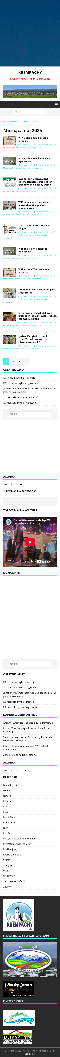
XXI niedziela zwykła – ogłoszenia (20, 402)
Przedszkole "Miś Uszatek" (17, 843)
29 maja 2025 (26, 188)
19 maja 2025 (26, 296)
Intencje (7, 801)
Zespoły (7, 886)
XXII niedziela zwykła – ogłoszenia (20, 383)
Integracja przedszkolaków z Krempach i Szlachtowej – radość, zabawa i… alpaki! (37, 315)
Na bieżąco (9, 817)
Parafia (7, 833)
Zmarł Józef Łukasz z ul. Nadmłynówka (33, 722)
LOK (5, 811)
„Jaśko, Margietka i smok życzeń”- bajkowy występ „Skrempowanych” (33, 339)
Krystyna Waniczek (44, 144)
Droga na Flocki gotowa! (24, 754)
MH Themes (30, 1054)
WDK (5, 870)
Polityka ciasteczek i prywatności (20, 838)
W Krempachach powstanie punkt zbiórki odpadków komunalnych (34, 205)
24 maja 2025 (26, 255)
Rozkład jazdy (10, 849)
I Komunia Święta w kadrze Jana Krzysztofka (36, 291)
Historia (7, 795)
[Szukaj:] (30, 111)
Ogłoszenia (9, 822)
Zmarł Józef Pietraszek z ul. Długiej (34, 227)
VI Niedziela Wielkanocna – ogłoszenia (33, 250)
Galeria (6, 790)
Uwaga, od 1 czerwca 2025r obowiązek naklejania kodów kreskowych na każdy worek (35, 181)
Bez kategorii (10, 785)
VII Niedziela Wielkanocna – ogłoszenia (34, 160)
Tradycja (7, 865)
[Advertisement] (30, 33)
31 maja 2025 (26, 144)
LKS (5, 806)
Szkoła (6, 859)
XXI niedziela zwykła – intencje (18, 397)
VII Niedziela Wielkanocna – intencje (34, 139)
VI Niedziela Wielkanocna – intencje (33, 271)
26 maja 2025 (26, 232)
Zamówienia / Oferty (14, 881)
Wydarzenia (9, 875)
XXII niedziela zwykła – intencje (19, 377)
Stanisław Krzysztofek (14, 737)
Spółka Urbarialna (12, 854)
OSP (5, 827)
